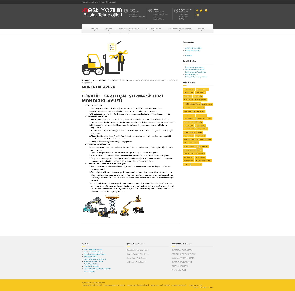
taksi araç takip (194, 143)
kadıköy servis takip (189, 115)
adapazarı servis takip (202, 89)
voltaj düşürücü (87, 83)
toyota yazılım (204, 146)
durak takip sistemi (200, 100)
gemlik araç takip (188, 107)
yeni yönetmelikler (200, 157)
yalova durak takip (188, 157)
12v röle (131, 80)
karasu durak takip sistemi (204, 118)
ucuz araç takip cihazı (189, 150)
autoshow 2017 (188, 96)
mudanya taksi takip (189, 129)
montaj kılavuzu (147, 80)
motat (197, 125)
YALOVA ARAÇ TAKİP (179, 270)
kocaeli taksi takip (188, 125)
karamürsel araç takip (189, 118)
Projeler (94, 29)
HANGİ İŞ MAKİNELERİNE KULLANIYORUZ (97, 269)
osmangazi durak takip (190, 132)
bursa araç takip (198, 96)
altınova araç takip (188, 92)
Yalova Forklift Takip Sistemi (194, 69)
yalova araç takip (200, 153)
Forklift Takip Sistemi (192, 50)
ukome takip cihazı (189, 153)
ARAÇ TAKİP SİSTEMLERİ (193, 48)
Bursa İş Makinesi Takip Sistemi (195, 72)
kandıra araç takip (201, 115)
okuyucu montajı (159, 80)
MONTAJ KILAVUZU (191, 74)
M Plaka (203, 125)
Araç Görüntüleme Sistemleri (179, 29)
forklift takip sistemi (192, 104)
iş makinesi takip (199, 111)
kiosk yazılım (187, 122)
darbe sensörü (188, 100)
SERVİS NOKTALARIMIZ (91, 266)
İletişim (201, 29)
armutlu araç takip (200, 92)
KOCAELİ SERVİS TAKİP (180, 266)
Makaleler (188, 55)
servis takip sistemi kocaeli (204, 139)
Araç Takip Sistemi (153, 29)
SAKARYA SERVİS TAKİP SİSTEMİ (183, 258)
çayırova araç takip (188, 160)
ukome (199, 150)
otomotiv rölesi (172, 80)
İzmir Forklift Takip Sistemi (194, 67)
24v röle (138, 80)
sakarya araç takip (188, 136)
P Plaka (200, 132)
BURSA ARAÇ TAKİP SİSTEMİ (182, 262)
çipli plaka (186, 164)
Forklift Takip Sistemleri (129, 29)
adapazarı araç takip (189, 89)
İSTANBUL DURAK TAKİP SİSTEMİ (184, 254)
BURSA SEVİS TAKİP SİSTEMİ (93, 261)
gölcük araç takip (199, 107)
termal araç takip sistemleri (191, 146)
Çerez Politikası (89, 271)
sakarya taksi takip (200, 136)
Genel (117, 80)
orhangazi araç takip (202, 129)
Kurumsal (108, 29)
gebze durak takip (207, 104)
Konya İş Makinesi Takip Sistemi (196, 77)
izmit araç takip (188, 111)
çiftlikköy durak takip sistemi (203, 160)
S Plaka (186, 143)
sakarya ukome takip (189, 139)
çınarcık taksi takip (196, 164)
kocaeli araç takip (197, 122)
